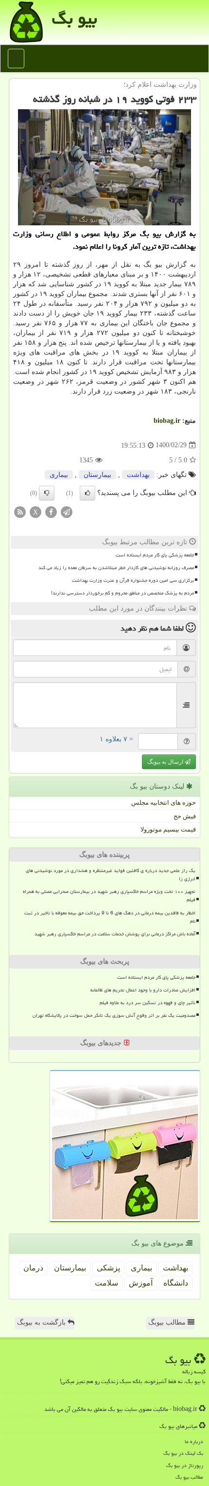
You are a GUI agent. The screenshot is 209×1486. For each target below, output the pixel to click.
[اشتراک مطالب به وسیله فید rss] (20, 511)
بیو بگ (74, 18)
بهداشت (138, 474)
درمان (33, 1268)
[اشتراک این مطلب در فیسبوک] (51, 511)
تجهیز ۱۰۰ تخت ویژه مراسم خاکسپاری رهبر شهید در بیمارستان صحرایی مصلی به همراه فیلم (109, 896)
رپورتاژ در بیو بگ (184, 1465)
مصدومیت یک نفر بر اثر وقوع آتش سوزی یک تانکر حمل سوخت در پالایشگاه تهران (114, 1015)
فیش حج (185, 816)
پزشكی (108, 1268)
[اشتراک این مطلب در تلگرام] (66, 511)
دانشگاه (175, 1283)
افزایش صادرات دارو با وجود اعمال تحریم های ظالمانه (142, 990)
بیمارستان (97, 474)
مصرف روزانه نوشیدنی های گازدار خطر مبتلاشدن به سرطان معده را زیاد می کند (116, 568)
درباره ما (194, 1441)
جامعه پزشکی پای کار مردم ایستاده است (155, 555)
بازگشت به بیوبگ (42, 1322)
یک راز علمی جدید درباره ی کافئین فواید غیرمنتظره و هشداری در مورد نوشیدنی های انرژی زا (110, 875)
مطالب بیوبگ (168, 1322)
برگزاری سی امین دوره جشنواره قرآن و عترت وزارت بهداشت (133, 580)
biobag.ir (167, 420)
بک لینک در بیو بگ (183, 1453)
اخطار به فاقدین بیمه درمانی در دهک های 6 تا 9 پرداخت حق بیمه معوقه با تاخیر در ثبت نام (109, 917)
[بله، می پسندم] (87, 493)
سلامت (106, 1283)
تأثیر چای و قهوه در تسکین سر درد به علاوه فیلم (147, 1003)
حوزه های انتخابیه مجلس (163, 802)
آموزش (141, 1283)
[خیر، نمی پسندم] (46, 493)
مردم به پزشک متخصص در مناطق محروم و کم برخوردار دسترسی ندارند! (122, 593)
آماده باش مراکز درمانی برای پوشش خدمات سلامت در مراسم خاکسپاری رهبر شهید (115, 934)
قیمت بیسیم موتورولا (168, 829)
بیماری (59, 474)
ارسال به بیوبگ (166, 761)
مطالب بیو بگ (189, 1477)
